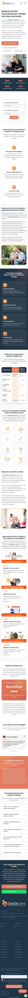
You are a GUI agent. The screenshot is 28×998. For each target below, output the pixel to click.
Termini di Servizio (5, 993)
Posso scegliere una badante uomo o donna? (12, 830)
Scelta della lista (11, 973)
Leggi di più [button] (5, 747)
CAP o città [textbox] (8, 113)
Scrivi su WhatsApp (10, 891)
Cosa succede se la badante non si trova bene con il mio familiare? (12, 845)
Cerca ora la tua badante (14, 886)
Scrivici (23, 991)
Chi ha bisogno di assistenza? (11, 102)
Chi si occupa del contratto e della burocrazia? (12, 838)
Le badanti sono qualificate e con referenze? (12, 822)
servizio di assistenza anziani (18, 713)
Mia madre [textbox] (7, 106)
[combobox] (14, 105)
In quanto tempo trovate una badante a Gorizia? (11, 815)
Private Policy (4, 991)
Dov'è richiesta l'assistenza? (11, 110)
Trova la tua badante (10, 43)
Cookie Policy (4, 995)
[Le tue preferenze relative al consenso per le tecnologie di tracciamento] (25, 995)
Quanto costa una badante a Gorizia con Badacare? (11, 807)
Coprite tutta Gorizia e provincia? (12, 852)
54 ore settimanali (12, 487)
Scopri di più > (6, 574)
